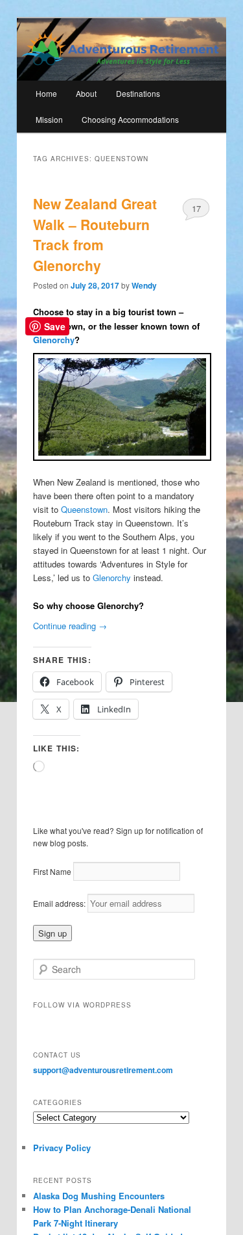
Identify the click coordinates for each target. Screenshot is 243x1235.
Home (46, 93)
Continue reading (70, 625)
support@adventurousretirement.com (103, 1070)
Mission (49, 119)
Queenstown (84, 509)
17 (196, 208)
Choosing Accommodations (130, 119)
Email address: (60, 903)
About (86, 93)
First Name (52, 871)
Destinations (138, 93)
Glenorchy (54, 339)
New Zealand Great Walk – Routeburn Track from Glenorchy (95, 234)
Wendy (144, 285)
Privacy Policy (62, 1147)
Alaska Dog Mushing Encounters (99, 1196)
